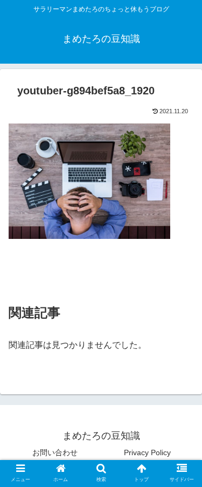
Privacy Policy (147, 452)
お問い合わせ (55, 452)
